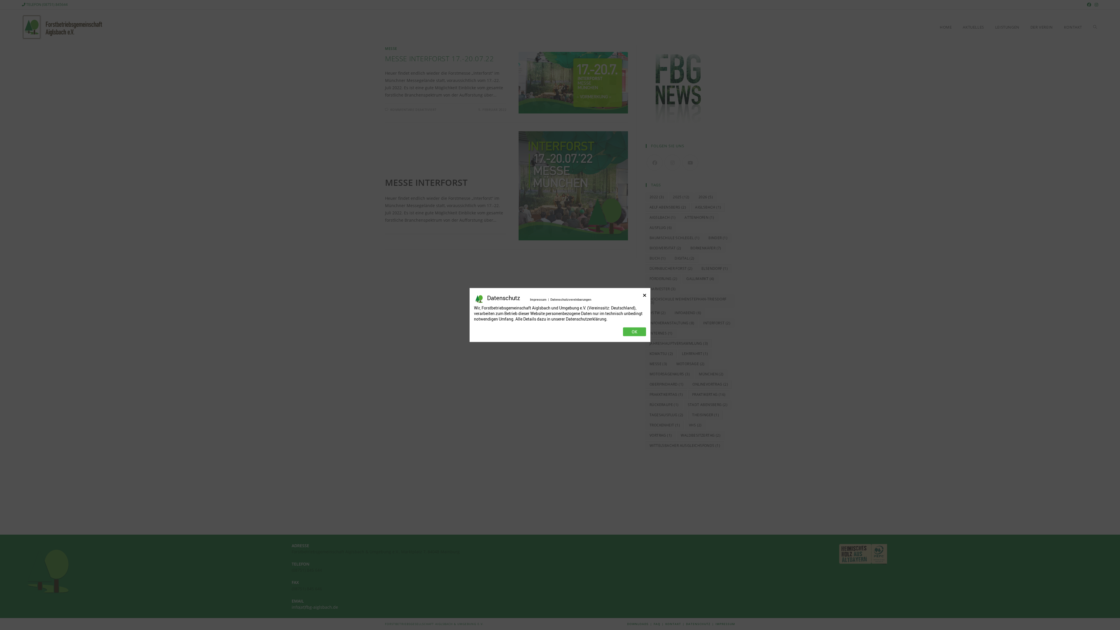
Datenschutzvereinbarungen (570, 299)
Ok (634, 332)
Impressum (538, 299)
